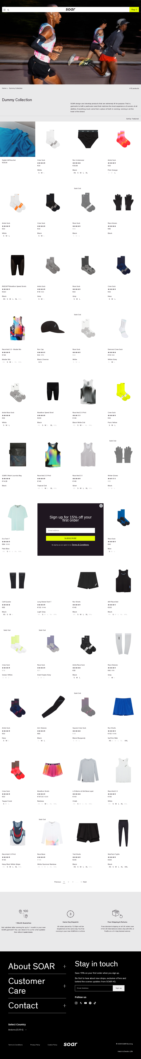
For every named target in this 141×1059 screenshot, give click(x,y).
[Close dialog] (101, 505)
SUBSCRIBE (70, 538)
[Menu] (4, 10)
